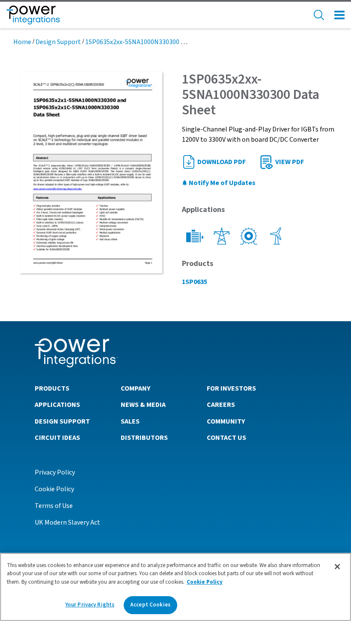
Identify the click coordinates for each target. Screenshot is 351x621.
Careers (221, 404)
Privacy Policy (55, 472)
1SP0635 (194, 282)
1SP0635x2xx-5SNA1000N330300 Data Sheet (149, 42)
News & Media (143, 404)
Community (226, 421)
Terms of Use (54, 506)
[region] (175, 587)
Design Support (58, 42)
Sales (130, 421)
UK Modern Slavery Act (67, 522)
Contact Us (226, 437)
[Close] (337, 566)
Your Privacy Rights (89, 605)
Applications (57, 404)
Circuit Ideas (57, 437)
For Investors (231, 388)
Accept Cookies (150, 605)
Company (135, 388)
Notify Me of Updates (221, 183)
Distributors (144, 437)
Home (22, 42)
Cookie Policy (54, 489)
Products (52, 388)
